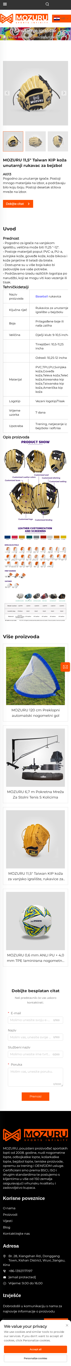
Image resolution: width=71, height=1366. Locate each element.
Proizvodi (40, 37)
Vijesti (7, 1221)
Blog (6, 1227)
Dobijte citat (15, 204)
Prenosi (35, 1096)
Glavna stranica (18, 37)
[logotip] (24, 18)
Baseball (42, 296)
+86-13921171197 (20, 1271)
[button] (7, 93)
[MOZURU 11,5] (35, 93)
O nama (9, 1208)
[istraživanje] (65, 667)
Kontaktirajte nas (16, 1233)
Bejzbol (56, 37)
